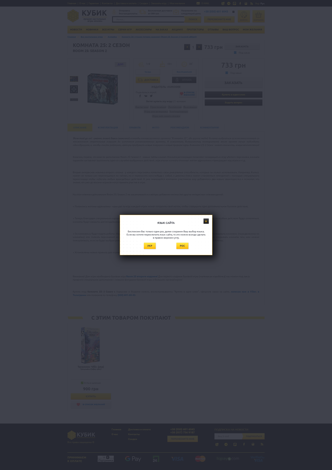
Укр (149, 245)
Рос (182, 245)
